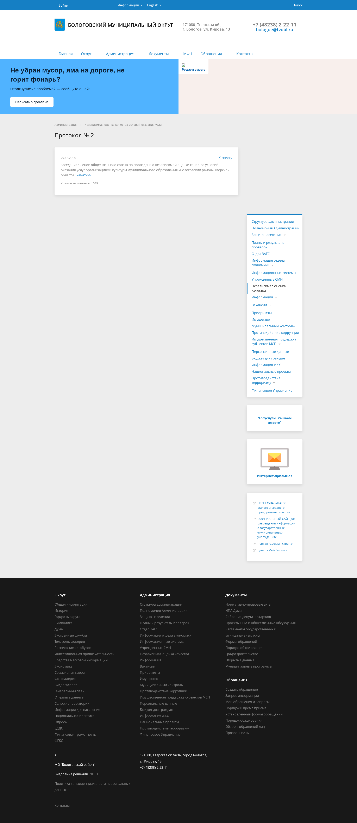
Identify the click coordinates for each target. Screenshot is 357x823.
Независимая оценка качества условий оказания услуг (123, 125)
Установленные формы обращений (254, 714)
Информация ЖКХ (266, 365)
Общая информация (71, 604)
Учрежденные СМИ (267, 279)
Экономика (64, 666)
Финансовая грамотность (75, 734)
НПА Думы (233, 610)
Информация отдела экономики (268, 262)
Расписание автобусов (73, 647)
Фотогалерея (65, 678)
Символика (64, 623)
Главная (66, 53)
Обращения (211, 53)
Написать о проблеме (32, 102)
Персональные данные (270, 351)
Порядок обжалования (243, 647)
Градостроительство (241, 654)
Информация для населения (77, 709)
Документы (159, 53)
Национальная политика (74, 716)
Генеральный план (69, 691)
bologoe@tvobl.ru (274, 29)
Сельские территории (72, 703)
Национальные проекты (271, 371)
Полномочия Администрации (275, 228)
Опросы (61, 722)
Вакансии (259, 305)
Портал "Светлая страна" (275, 544)
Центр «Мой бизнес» (272, 550)
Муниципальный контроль (273, 326)
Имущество (261, 319)
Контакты (244, 53)
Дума (59, 629)
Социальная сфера (70, 672)
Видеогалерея (66, 685)
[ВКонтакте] (228, 755)
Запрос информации (242, 695)
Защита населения (267, 234)
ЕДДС (59, 728)
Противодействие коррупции (275, 332)
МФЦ (187, 53)
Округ (86, 53)
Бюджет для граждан (268, 358)
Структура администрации (273, 221)
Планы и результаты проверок (268, 244)
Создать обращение (241, 689)
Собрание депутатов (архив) (248, 616)
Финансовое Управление (272, 390)
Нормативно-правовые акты (248, 604)
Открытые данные (69, 697)
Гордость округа (67, 616)
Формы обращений (241, 641)
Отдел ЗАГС (261, 253)
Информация (128, 5)
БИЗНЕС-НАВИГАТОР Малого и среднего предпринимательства (273, 507)
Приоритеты (262, 313)
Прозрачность (237, 733)
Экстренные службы (71, 635)
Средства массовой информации (81, 660)
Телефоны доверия (70, 641)
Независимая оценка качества (269, 288)
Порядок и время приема (246, 708)
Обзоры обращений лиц (245, 726)
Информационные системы (274, 272)
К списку (225, 157)
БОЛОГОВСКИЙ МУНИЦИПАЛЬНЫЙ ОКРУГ (120, 24)
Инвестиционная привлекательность (84, 654)
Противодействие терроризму (266, 380)
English (152, 5)
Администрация (120, 53)
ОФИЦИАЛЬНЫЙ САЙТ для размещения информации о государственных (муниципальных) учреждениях (276, 528)
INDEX (93, 774)
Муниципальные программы (248, 666)
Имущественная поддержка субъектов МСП (274, 341)
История (61, 610)
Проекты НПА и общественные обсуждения (260, 623)
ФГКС (59, 740)
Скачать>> (83, 175)
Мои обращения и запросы (247, 702)
